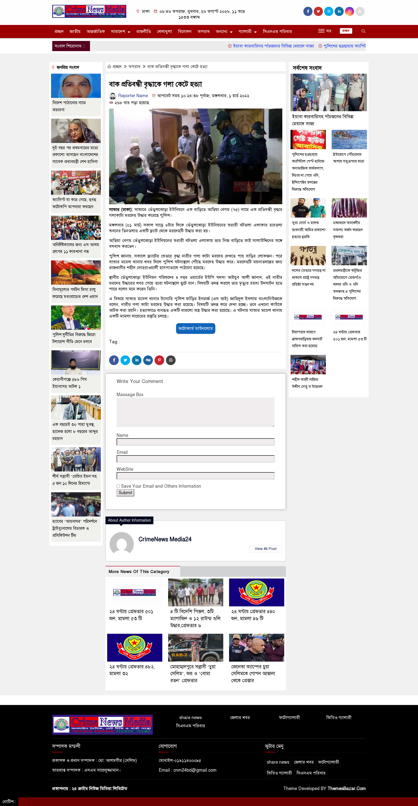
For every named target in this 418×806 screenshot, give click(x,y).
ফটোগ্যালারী (289, 717)
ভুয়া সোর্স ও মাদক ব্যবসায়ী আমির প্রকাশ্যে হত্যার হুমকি (308, 229)
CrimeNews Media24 (165, 539)
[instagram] (328, 11)
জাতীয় (75, 31)
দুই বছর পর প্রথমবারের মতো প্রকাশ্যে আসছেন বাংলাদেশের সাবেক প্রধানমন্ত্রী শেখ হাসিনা (75, 154)
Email (122, 452)
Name (122, 435)
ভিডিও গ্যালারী (338, 717)
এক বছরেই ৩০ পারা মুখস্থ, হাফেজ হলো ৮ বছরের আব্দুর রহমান (75, 431)
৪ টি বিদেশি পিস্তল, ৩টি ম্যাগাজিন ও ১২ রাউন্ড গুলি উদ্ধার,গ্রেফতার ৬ (195, 619)
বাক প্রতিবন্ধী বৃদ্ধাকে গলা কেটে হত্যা (177, 66)
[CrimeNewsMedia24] (89, 11)
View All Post (266, 549)
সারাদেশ (118, 31)
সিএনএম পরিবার (277, 31)
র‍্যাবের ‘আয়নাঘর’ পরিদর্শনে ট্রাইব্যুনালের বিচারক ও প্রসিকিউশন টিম (74, 528)
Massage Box (130, 394)
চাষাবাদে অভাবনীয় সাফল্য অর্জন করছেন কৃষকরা (348, 229)
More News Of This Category (139, 571)
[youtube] (349, 11)
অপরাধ (204, 31)
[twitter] (318, 11)
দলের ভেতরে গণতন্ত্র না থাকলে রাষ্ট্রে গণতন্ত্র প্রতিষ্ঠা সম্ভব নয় (308, 277)
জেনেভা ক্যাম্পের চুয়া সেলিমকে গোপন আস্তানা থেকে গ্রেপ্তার (253, 674)
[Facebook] (114, 360)
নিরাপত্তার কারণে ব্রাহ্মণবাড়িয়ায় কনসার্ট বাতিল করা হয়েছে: (307, 339)
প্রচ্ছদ (59, 31)
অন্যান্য (221, 31)
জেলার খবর (240, 717)
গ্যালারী (245, 31)
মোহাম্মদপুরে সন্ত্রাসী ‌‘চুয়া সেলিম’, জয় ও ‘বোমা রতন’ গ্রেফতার (193, 674)
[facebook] (308, 11)
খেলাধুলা (164, 31)
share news (190, 717)
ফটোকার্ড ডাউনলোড (196, 328)
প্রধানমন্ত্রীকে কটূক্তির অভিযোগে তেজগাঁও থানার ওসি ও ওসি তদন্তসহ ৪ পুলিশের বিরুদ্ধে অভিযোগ (347, 284)
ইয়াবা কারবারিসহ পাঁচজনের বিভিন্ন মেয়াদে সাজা (254, 46)
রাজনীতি (143, 31)
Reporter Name (132, 95)
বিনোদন (185, 31)
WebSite (125, 469)
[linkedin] (339, 11)
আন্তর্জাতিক (96, 31)
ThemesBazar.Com (347, 788)
